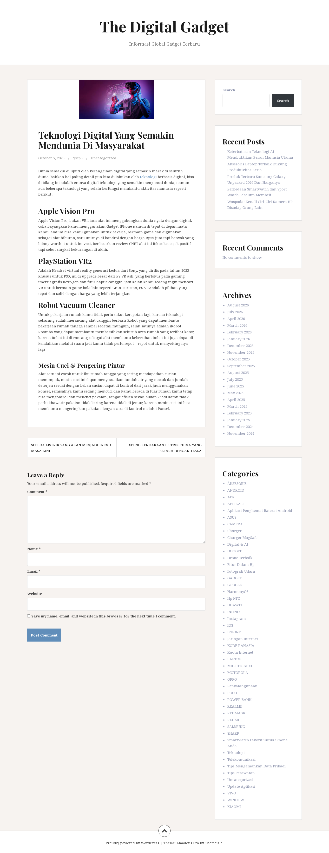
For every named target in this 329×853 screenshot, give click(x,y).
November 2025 (240, 352)
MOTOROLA (237, 672)
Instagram (236, 618)
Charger (234, 530)
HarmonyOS (238, 591)
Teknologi (236, 752)
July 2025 (235, 379)
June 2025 (235, 386)
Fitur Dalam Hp (241, 564)
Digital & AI (237, 544)
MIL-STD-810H (239, 665)
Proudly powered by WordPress (132, 843)
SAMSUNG (236, 726)
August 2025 (238, 372)
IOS (230, 625)
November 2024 (240, 433)
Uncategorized (103, 158)
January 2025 (238, 419)
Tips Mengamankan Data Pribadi (256, 766)
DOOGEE (234, 550)
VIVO (231, 793)
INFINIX (234, 611)
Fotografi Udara (241, 571)
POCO (232, 692)
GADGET (234, 577)
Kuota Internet (240, 652)
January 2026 (238, 338)
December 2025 (240, 345)
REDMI (233, 719)
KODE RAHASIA (240, 645)
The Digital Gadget (164, 26)
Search (229, 90)
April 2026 (236, 318)
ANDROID (235, 490)
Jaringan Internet (242, 638)
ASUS (232, 517)
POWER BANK (239, 699)
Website (34, 593)
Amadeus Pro (188, 843)
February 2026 (239, 332)
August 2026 (238, 305)
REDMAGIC (236, 713)
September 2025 (241, 365)
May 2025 (235, 392)
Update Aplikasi (241, 786)
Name (34, 548)
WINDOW (235, 799)
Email (33, 571)
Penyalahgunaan (242, 686)
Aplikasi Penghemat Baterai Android (259, 510)
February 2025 (239, 413)
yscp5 (78, 158)
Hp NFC (233, 598)
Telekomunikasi (241, 759)
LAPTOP (234, 659)
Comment (37, 491)
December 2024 (240, 426)
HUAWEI (234, 605)
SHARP (233, 733)
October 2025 (238, 359)
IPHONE (234, 632)
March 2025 (237, 406)
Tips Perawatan (241, 772)
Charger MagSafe (242, 537)
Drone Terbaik (239, 557)
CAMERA (235, 523)
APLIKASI (235, 503)
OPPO (232, 679)
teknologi (148, 176)
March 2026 (237, 325)
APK (231, 496)
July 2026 (235, 311)
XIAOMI (234, 806)
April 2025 (236, 399)
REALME (234, 706)
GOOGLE (234, 584)
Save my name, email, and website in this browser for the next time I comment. (103, 616)
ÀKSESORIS (237, 483)
